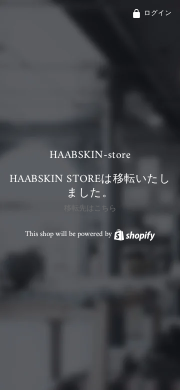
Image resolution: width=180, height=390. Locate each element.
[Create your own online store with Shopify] (134, 234)
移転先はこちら (90, 209)
